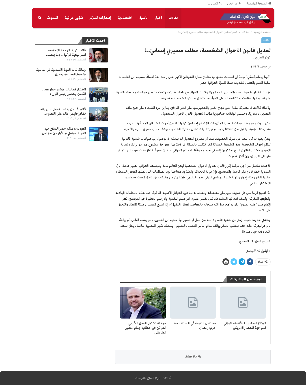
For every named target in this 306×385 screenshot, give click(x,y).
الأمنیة (143, 18)
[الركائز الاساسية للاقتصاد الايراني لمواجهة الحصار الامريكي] (243, 303)
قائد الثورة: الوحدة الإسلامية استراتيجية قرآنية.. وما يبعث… (65, 53)
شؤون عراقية (74, 18)
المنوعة (52, 18)
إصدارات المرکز (100, 18)
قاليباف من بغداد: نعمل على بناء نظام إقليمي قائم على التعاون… (63, 111)
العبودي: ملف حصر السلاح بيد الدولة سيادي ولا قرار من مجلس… (63, 131)
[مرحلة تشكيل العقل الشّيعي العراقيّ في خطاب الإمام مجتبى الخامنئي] (143, 303)
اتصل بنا (212, 3)
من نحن (232, 3)
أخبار (158, 18)
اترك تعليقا (191, 356)
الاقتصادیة (125, 18)
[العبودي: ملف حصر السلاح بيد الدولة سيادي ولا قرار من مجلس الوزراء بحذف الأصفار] (98, 134)
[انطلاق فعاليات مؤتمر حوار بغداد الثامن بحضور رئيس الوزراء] (98, 95)
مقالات (173, 18)
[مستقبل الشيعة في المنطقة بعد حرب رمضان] (193, 303)
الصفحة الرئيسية (257, 3)
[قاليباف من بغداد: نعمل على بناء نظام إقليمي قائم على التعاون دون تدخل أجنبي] (98, 114)
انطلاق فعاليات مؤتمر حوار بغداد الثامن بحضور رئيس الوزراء (64, 92)
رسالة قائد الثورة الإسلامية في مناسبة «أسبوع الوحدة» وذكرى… (61, 72)
